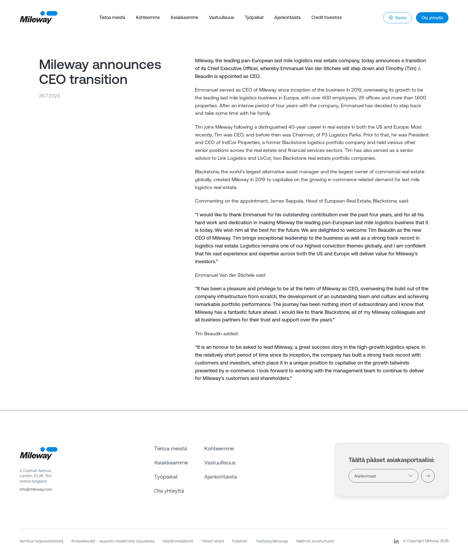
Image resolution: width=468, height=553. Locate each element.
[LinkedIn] (396, 541)
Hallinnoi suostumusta (315, 541)
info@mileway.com (36, 489)
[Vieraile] (428, 476)
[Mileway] (38, 17)
